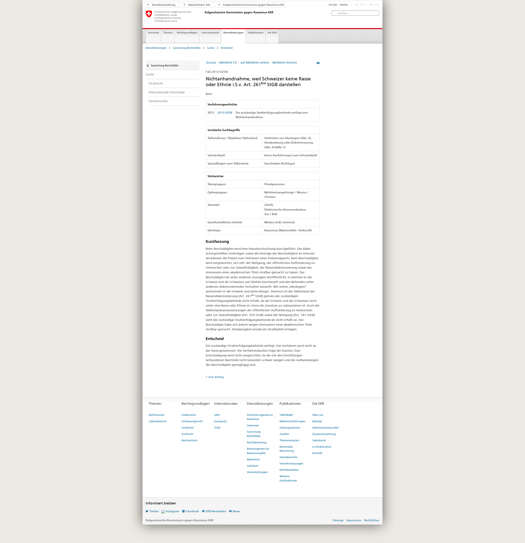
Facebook (192, 511)
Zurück (211, 62)
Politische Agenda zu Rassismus (260, 417)
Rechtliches (371, 520)
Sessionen (253, 425)
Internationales (210, 32)
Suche (210, 47)
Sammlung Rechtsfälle (187, 47)
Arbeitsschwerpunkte (325, 427)
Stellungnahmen (290, 427)
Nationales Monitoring (287, 449)
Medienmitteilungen (292, 421)
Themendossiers (289, 440)
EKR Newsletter (289, 469)
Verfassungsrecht (192, 421)
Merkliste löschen (284, 62)
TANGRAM (286, 414)
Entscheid (227, 47)
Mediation (253, 459)
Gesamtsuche (158, 101)
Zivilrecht (187, 434)
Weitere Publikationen (288, 478)
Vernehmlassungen (291, 463)
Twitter (154, 511)
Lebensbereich (158, 421)
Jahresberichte (288, 457)
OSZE (217, 427)
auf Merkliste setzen (254, 62)
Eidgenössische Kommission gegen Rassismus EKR (253, 4)
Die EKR (272, 32)
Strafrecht (156, 83)
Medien (344, 4)
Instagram (172, 511)
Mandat (317, 421)
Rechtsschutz (189, 440)
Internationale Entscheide (167, 92)
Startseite (153, 32)
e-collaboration (321, 446)
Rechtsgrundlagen (187, 32)
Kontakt (333, 4)
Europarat (220, 421)
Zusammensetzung (324, 434)
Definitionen (156, 414)
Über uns (317, 414)
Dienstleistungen (233, 32)
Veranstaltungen (257, 472)
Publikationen (256, 32)
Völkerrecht (188, 414)
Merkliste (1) (228, 62)
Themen (168, 32)
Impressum (353, 520)
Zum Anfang (216, 377)
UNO (217, 414)
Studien (284, 434)
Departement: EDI (199, 4)
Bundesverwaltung (163, 4)
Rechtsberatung (256, 442)
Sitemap (338, 520)
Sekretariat (319, 440)
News (236, 511)
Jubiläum (252, 465)
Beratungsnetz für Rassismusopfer (258, 451)
